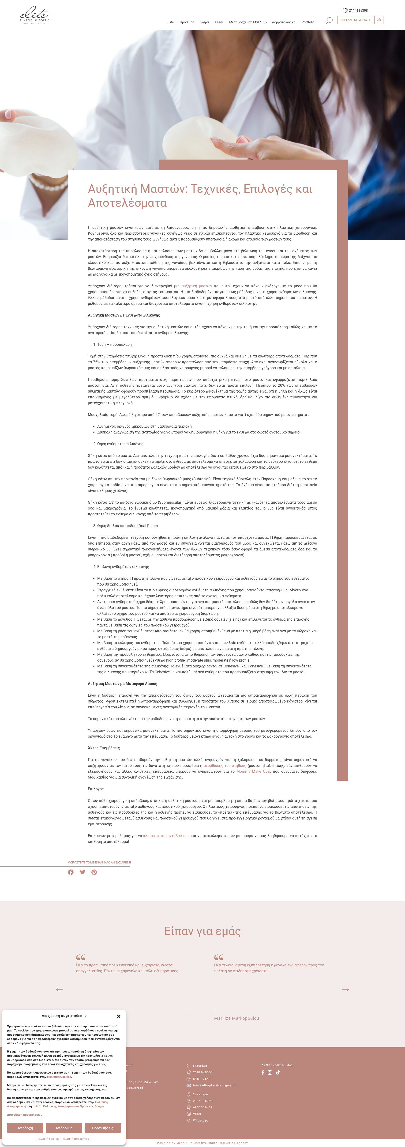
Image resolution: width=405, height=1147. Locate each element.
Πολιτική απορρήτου (75, 1138)
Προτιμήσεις (102, 1128)
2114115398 (358, 10)
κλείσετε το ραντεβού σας (166, 836)
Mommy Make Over (253, 771)
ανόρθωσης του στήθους (225, 765)
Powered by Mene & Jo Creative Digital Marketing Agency (202, 1143)
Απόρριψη (64, 1128)
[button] (118, 1016)
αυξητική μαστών (197, 286)
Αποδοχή (25, 1128)
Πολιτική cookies (48, 1138)
